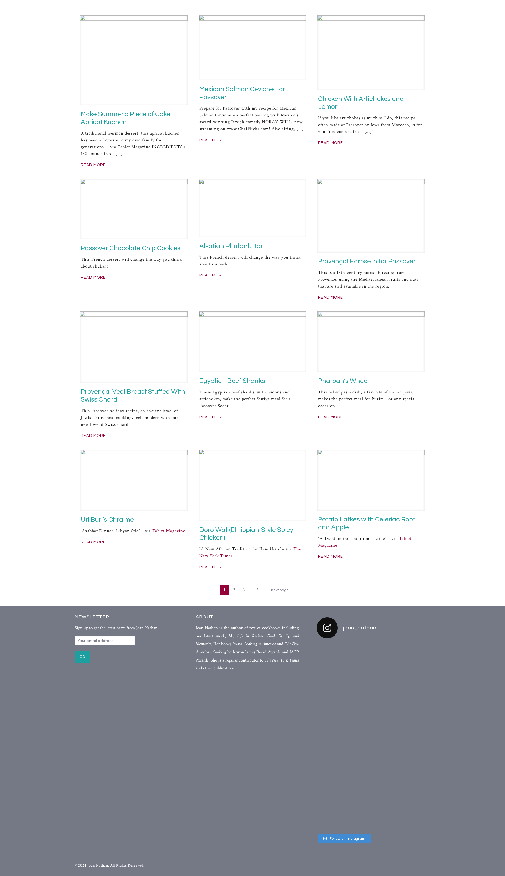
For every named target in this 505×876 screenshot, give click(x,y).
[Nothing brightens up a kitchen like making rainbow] (335, 727)
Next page (280, 590)
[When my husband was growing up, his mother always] (412, 737)
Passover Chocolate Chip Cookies (130, 248)
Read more (93, 165)
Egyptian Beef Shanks (232, 380)
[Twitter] (411, 865)
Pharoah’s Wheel (343, 380)
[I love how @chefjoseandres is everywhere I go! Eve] (373, 696)
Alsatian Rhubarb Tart (232, 246)
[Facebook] (402, 865)
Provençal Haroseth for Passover (367, 261)
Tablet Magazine (168, 531)
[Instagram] (421, 865)
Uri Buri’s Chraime (107, 519)
